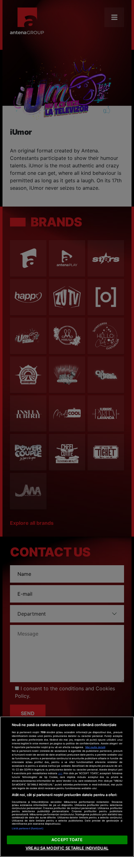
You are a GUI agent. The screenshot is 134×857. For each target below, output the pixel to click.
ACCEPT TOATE (67, 839)
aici (60, 773)
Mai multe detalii (95, 747)
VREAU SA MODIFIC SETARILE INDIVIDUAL (67, 848)
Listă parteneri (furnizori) (27, 828)
